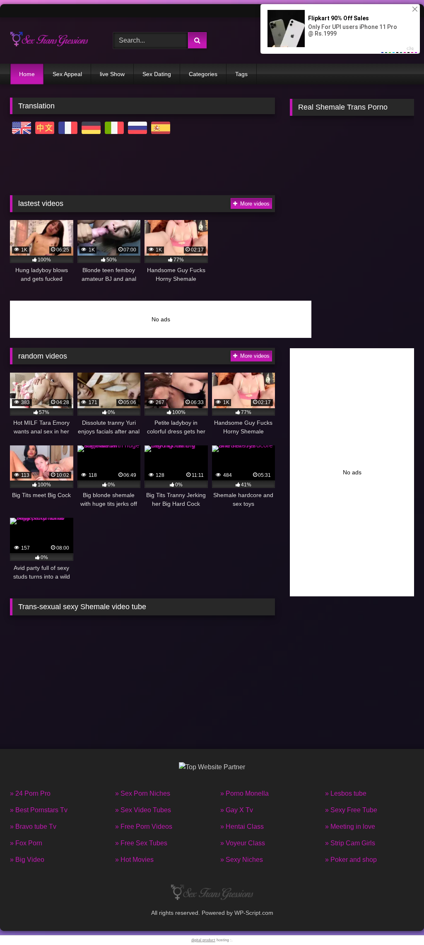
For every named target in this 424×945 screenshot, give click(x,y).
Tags (241, 74)
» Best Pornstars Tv (38, 809)
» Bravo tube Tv (33, 826)
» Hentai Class (242, 826)
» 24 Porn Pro (30, 793)
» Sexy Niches (241, 859)
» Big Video (27, 859)
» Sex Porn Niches (142, 793)
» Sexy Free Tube (351, 809)
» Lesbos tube (345, 793)
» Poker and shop (351, 859)
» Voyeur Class (242, 843)
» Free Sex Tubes (141, 843)
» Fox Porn (26, 843)
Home (27, 74)
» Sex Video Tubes (143, 809)
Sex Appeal (67, 74)
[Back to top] (398, 920)
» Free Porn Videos (143, 826)
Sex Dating (156, 74)
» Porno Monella (244, 793)
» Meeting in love (350, 826)
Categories (203, 74)
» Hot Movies (134, 859)
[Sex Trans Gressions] (53, 40)
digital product (203, 940)
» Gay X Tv (236, 809)
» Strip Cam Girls (350, 843)
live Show (112, 74)
